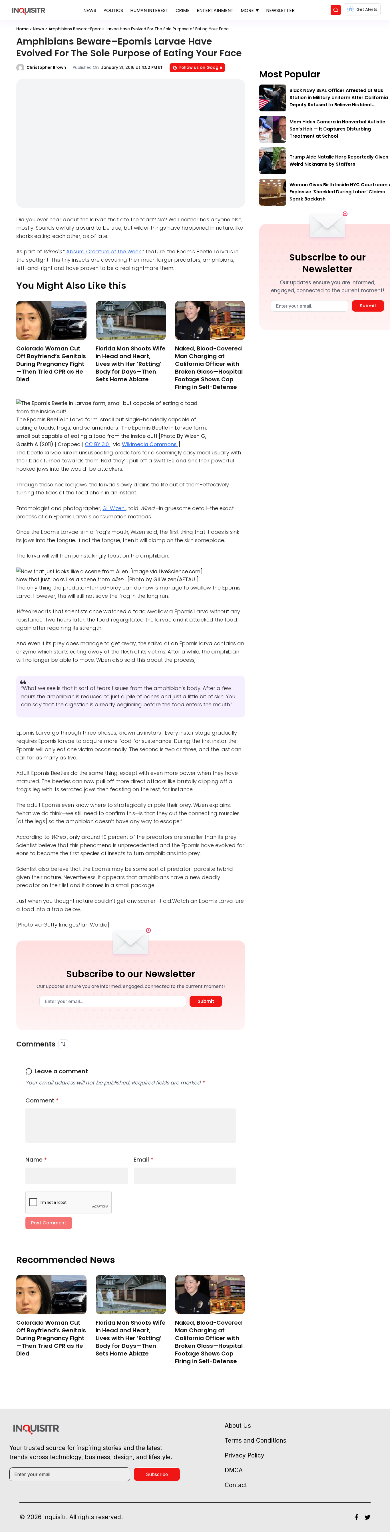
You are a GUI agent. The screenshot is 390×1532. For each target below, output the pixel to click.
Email (144, 1160)
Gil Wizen (114, 508)
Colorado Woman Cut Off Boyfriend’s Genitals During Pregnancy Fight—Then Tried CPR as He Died (51, 363)
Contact (236, 1485)
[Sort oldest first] (63, 1044)
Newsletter (280, 10)
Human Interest (149, 10)
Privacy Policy (244, 1455)
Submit (206, 1001)
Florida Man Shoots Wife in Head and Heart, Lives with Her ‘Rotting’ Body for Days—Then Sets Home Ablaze (131, 363)
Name (36, 1160)
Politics (113, 10)
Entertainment (215, 10)
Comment (42, 1100)
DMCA (234, 1470)
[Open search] (336, 10)
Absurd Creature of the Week (104, 251)
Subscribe (157, 1474)
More (247, 10)
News (89, 10)
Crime (183, 10)
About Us (238, 1425)
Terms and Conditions (255, 1440)
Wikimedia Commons (150, 444)
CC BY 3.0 (97, 444)
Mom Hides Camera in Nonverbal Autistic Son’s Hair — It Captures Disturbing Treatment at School (337, 129)
